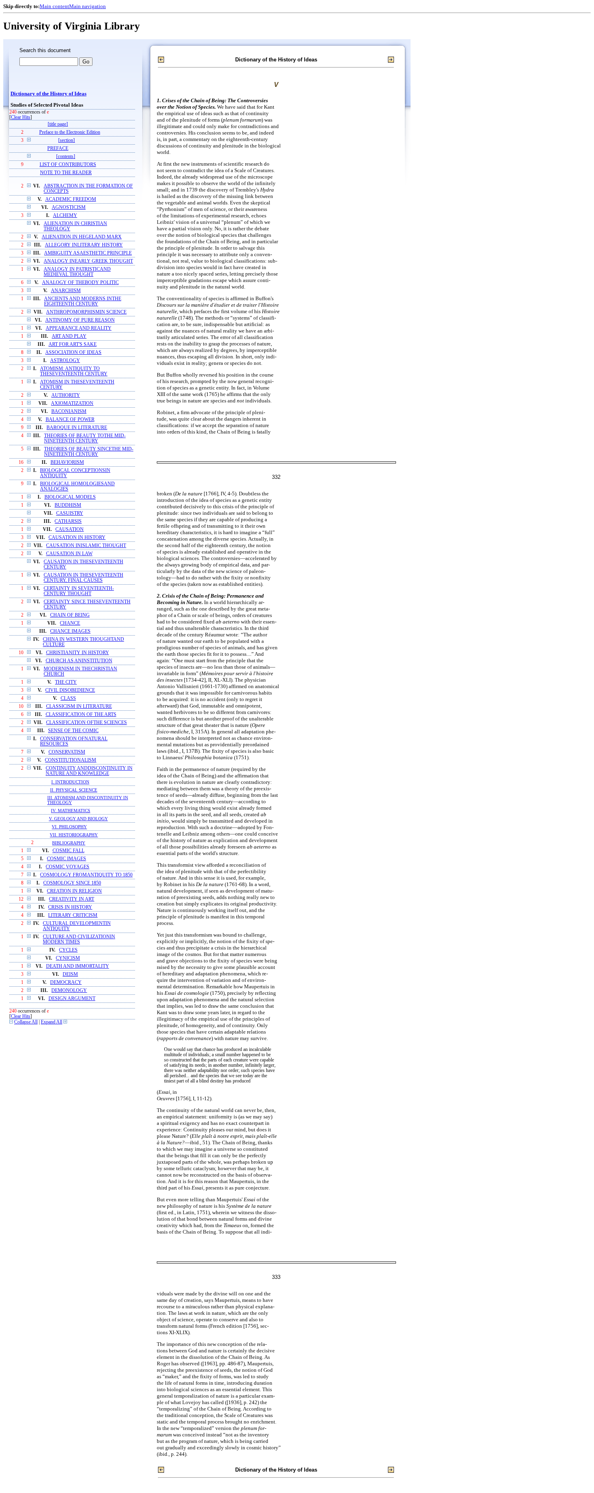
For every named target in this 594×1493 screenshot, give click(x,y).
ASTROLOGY (65, 360)
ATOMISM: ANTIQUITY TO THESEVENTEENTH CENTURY (73, 371)
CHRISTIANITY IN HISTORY (77, 652)
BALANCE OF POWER (70, 419)
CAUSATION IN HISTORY (76, 537)
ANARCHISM (66, 290)
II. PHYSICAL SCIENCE (73, 790)
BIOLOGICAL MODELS (70, 497)
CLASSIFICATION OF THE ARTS (81, 714)
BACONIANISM (68, 411)
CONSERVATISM (66, 752)
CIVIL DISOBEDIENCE (70, 690)
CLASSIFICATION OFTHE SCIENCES (86, 722)
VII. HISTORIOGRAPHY (74, 834)
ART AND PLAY (69, 336)
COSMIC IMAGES (66, 858)
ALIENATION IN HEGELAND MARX (82, 237)
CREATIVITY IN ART (71, 899)
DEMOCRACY (66, 982)
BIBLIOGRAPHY (68, 842)
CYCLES (68, 950)
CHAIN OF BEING (70, 615)
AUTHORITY (65, 395)
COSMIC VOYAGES (67, 867)
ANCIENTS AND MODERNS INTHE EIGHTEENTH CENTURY (82, 301)
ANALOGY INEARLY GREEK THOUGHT (88, 261)
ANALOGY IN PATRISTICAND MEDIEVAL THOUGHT (77, 272)
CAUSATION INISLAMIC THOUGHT (86, 545)
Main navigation (87, 6)
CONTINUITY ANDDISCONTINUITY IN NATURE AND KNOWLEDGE (89, 771)
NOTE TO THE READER (66, 172)
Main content (54, 6)
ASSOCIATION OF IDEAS (73, 352)
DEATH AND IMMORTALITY (77, 966)
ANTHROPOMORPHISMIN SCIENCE (86, 312)
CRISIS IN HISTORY (70, 907)
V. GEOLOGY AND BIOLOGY (78, 818)
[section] (66, 140)
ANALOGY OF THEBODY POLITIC (80, 282)
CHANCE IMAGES (70, 631)
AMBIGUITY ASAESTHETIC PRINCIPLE (88, 253)
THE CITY (66, 682)
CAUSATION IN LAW (69, 553)
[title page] (58, 124)
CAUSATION (69, 529)
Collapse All (26, 1022)
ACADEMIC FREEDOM (70, 199)
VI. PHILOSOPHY (69, 826)
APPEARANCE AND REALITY (79, 328)
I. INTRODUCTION (70, 781)
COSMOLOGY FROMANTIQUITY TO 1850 (86, 875)
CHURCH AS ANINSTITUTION (79, 660)
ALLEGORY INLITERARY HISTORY (84, 245)
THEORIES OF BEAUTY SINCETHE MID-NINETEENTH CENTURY (88, 451)
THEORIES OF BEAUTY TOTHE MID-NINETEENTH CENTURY (85, 438)
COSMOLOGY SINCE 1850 (72, 883)
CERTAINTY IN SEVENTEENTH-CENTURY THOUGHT (79, 591)
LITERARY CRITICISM (72, 915)
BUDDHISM (68, 505)
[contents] (65, 156)
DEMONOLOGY (69, 990)
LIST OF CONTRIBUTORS (68, 164)
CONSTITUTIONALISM (70, 760)
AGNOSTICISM (69, 207)
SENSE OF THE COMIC (73, 730)
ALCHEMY (65, 215)
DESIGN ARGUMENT (71, 998)
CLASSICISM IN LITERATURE (79, 706)
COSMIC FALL (68, 850)
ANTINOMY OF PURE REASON (80, 320)
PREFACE (57, 148)
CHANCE (70, 623)
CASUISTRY (69, 513)
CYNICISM (68, 958)
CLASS (68, 698)
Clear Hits (20, 117)
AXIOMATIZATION (72, 403)
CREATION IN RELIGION (74, 891)
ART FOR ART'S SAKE (72, 344)
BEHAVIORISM (67, 462)
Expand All (51, 1022)
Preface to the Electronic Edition (69, 132)
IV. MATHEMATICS (70, 810)
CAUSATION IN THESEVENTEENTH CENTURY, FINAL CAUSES (83, 578)
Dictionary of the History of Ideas (48, 94)
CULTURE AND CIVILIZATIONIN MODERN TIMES (79, 939)
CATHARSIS (68, 521)
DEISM (70, 974)
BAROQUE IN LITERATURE (76, 427)
